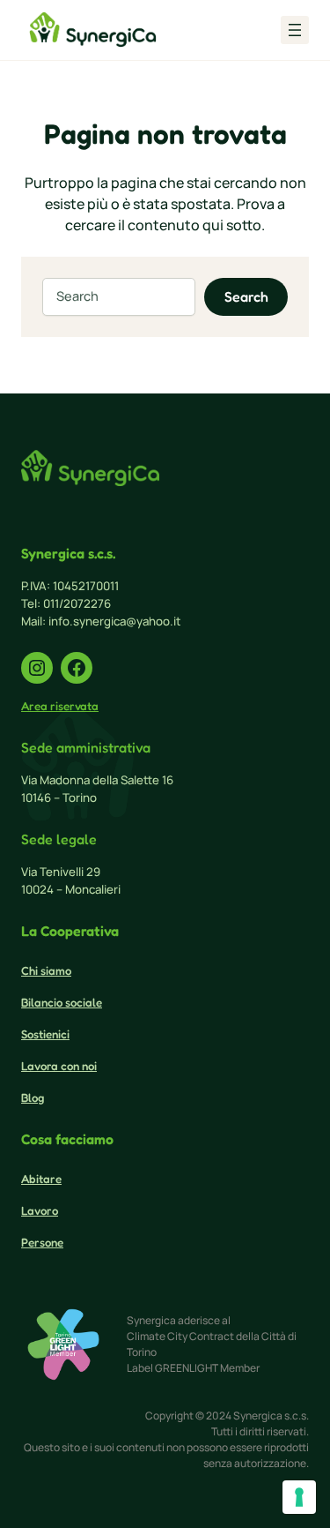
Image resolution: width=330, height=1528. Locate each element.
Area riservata (60, 706)
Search (246, 296)
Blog (32, 1097)
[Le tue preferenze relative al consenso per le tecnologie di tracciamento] (299, 1497)
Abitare (41, 1179)
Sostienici (45, 1034)
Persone (42, 1242)
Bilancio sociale (61, 1002)
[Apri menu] (295, 30)
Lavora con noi (59, 1066)
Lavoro (39, 1210)
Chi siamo (46, 970)
